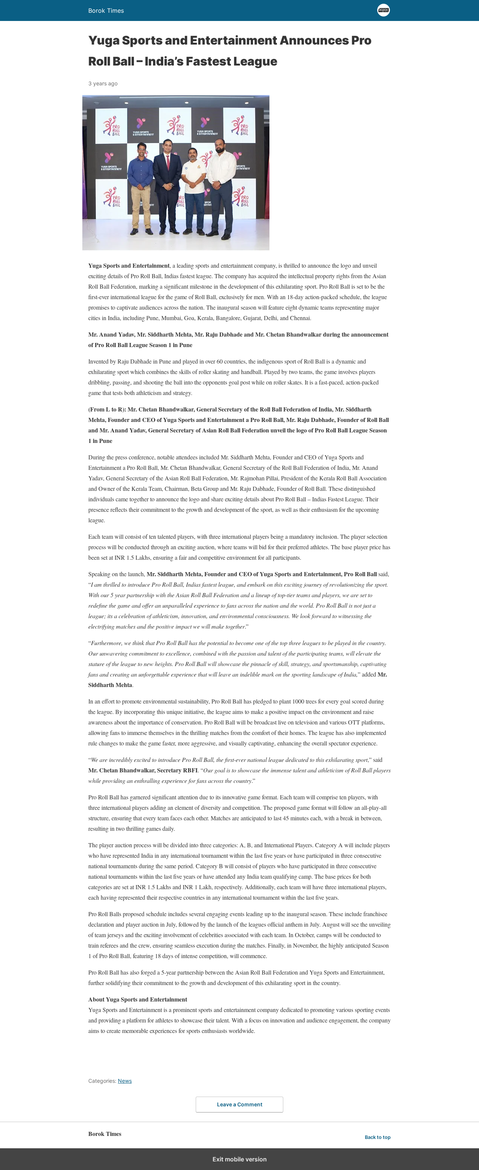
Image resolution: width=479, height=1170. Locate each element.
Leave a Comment (239, 1104)
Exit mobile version (240, 1159)
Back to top (378, 1137)
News (125, 1081)
